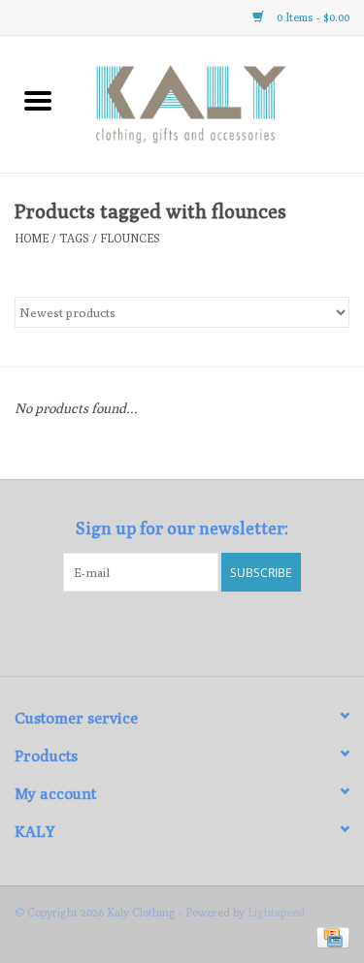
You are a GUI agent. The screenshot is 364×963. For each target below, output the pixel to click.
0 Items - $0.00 (311, 17)
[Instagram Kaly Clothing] (199, 631)
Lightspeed (276, 912)
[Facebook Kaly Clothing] (165, 631)
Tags (74, 238)
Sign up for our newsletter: (182, 528)
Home (32, 238)
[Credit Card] (329, 936)
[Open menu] (38, 99)
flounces (130, 238)
